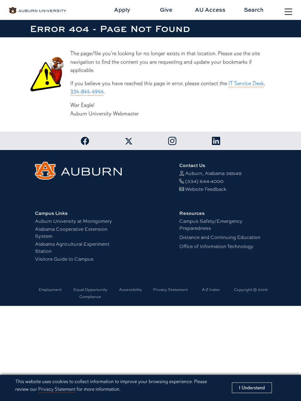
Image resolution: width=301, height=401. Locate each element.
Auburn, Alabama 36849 (213, 173)
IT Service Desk (246, 83)
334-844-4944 (86, 91)
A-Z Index (211, 289)
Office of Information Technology (216, 246)
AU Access (210, 10)
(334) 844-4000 (204, 181)
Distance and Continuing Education (219, 237)
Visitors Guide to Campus (64, 258)
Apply (122, 10)
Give (166, 10)
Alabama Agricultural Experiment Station (72, 247)
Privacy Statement (57, 389)
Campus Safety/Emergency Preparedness (211, 224)
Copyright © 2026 (250, 289)
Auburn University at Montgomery (73, 221)
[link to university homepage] (78, 169)
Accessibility (130, 289)
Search (254, 10)
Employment (50, 289)
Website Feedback (205, 189)
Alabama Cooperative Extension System (71, 232)
